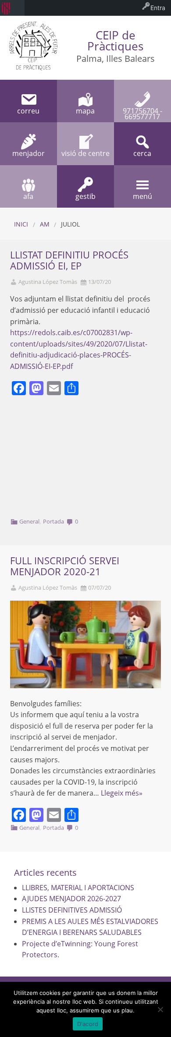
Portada (53, 521)
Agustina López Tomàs (47, 282)
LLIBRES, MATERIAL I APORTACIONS (78, 887)
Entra (157, 7)
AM (45, 224)
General (29, 521)
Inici (21, 224)
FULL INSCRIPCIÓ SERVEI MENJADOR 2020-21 (64, 566)
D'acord (88, 1023)
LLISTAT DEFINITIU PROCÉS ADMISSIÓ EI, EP (69, 260)
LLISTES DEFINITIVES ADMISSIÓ (72, 910)
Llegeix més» (121, 793)
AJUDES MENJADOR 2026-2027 (71, 898)
